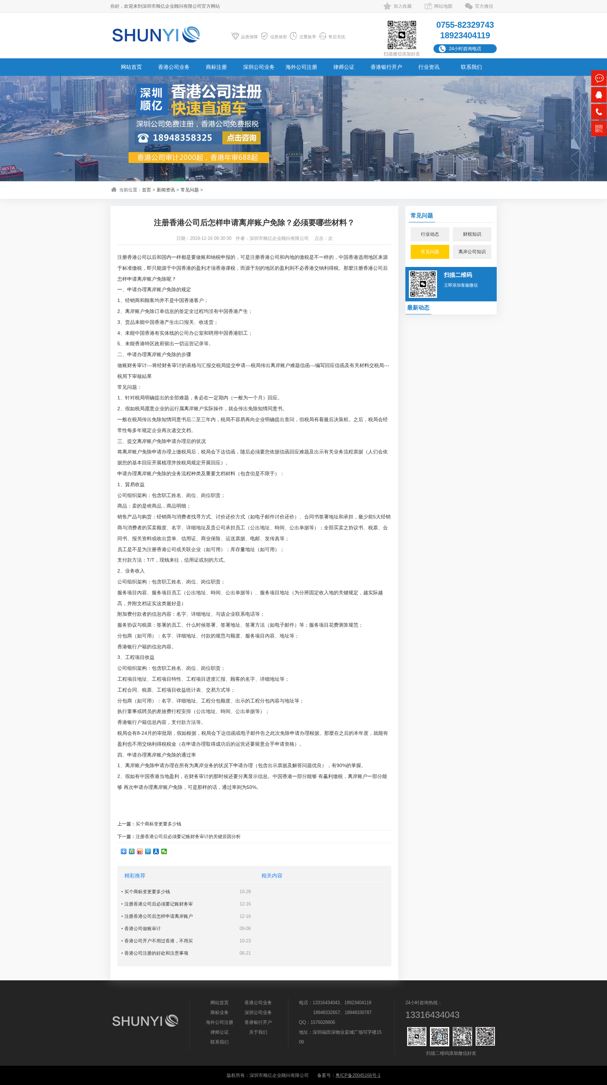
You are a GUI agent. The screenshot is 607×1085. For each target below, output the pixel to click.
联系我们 (471, 67)
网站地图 (443, 6)
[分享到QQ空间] (132, 851)
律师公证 (343, 67)
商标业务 (219, 1012)
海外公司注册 (301, 67)
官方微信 (484, 6)
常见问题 (190, 189)
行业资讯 (428, 67)
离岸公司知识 (472, 251)
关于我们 (258, 1032)
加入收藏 (402, 6)
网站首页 (131, 67)
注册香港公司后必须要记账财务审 (158, 904)
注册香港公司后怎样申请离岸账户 (158, 916)
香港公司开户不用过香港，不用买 (158, 940)
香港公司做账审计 (142, 928)
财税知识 (472, 234)
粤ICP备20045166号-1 (357, 1075)
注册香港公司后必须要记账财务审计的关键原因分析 (188, 836)
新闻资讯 (166, 189)
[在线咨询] (599, 78)
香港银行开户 (386, 67)
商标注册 (216, 67)
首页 (146, 189)
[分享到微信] (164, 851)
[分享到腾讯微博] (148, 851)
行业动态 (430, 234)
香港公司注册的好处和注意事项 (156, 953)
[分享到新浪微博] (140, 851)
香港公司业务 (174, 67)
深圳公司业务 (259, 67)
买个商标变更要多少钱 (158, 823)
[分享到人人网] (156, 851)
